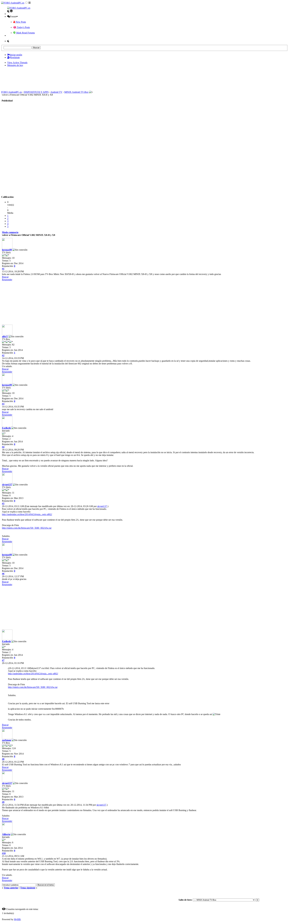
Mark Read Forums (25, 32)
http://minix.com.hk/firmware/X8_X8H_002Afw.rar (26, 528)
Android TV (56, 92)
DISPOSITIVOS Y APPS (36, 92)
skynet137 (7, 484)
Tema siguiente (27, 887)
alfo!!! (5, 336)
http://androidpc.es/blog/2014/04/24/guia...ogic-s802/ (27, 514)
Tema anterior (11, 887)
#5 (3, 503)
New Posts (20, 22)
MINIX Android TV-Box (76, 92)
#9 (3, 802)
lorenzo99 (7, 249)
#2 (3, 355)
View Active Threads (17, 62)
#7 (3, 660)
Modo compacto (10, 232)
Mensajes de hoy (15, 65)
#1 (3, 268)
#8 (3, 759)
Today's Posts (23, 27)
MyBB (17, 919)
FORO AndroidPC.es (11, 92)
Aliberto (6, 834)
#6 (3, 573)
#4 (3, 447)
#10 (4, 853)
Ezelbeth (6, 428)
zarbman (6, 740)
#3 (3, 404)
